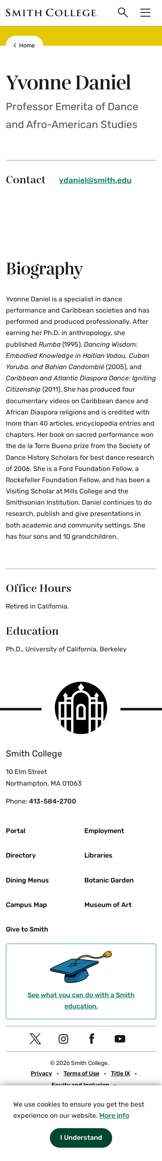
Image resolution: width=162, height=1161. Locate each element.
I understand (81, 1137)
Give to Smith (27, 929)
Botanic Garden (109, 880)
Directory (21, 855)
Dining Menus (27, 880)
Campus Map (26, 905)
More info (114, 1115)
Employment (104, 831)
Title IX (120, 1073)
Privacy (41, 1073)
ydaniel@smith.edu (95, 180)
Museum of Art (108, 905)
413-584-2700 (52, 801)
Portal (15, 831)
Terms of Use (81, 1073)
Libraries (98, 855)
